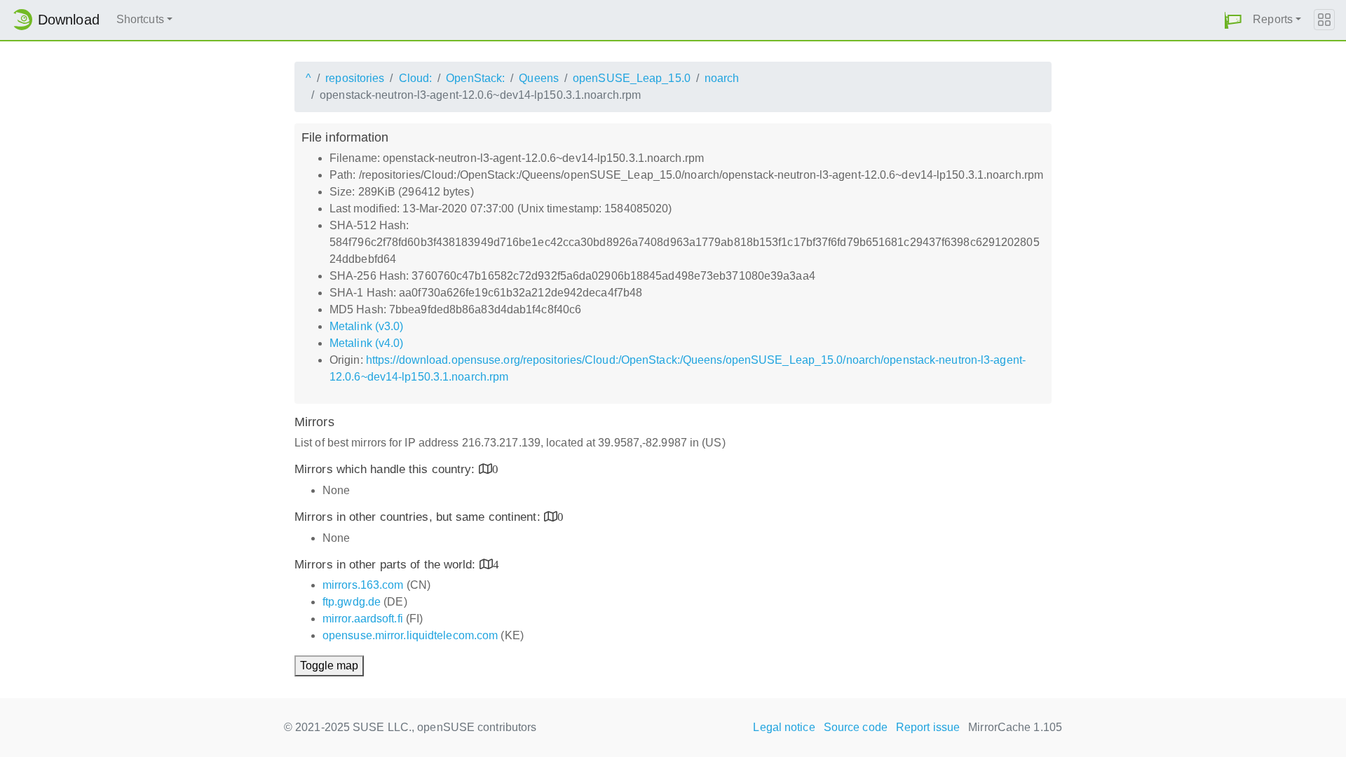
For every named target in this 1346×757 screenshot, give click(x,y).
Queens (539, 78)
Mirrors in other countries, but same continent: (419, 517)
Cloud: (416, 78)
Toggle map (329, 665)
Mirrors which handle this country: (386, 469)
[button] (1233, 20)
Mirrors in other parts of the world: (387, 564)
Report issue (928, 727)
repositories (354, 78)
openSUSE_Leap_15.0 (632, 78)
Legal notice (784, 727)
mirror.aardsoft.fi (362, 619)
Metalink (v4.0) (366, 343)
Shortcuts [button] (140, 19)
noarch (722, 78)
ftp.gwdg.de (351, 602)
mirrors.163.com (363, 585)
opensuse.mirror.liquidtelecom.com (410, 635)
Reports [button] (1273, 19)
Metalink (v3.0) (366, 326)
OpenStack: (475, 78)
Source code (856, 727)
